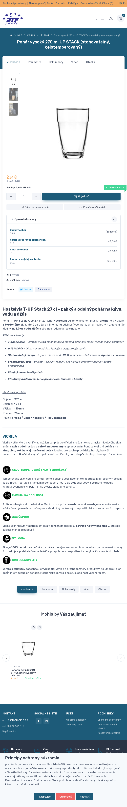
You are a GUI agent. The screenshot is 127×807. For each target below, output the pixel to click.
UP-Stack (15, 667)
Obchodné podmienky (14, 3)
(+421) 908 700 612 (13, 726)
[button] (63, 219)
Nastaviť (84, 796)
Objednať (83, 196)
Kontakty (61, 3)
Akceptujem (44, 796)
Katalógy (73, 3)
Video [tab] (74, 62)
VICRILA (9, 436)
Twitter (27, 289)
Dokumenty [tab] (56, 62)
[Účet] (111, 18)
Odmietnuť (66, 796)
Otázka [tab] (90, 62)
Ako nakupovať (36, 3)
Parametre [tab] (34, 62)
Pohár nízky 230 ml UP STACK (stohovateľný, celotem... (23, 673)
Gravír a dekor (88, 3)
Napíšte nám (9, 731)
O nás (50, 3)
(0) (106, 3)
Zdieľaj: (10, 289)
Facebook (45, 289)
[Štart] (11, 35)
